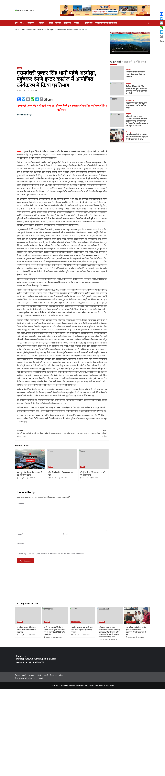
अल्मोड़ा (19, 68)
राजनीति (58, 23)
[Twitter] (162, 18)
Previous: (39, 433)
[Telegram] (162, 32)
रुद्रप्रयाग (128, 69)
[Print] (162, 36)
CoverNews (98, 685)
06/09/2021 (33, 91)
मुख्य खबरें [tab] (116, 62)
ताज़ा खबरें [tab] (127, 62)
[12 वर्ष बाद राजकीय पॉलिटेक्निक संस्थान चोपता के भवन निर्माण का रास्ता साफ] (28, 615)
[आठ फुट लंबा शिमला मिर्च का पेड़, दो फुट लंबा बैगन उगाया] (30, 459)
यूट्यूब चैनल (67, 23)
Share (48, 99)
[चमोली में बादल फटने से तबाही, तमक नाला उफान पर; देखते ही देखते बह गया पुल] (114, 98)
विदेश (51, 23)
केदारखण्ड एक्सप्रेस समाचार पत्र (106, 23)
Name (20, 534)
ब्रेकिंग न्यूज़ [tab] (140, 62)
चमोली (24, 675)
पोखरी (39, 675)
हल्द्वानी (46, 675)
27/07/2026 (141, 637)
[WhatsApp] (162, 27)
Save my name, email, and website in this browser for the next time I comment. (51, 553)
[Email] (162, 23)
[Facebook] (162, 14)
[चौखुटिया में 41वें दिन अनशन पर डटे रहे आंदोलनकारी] (94, 459)
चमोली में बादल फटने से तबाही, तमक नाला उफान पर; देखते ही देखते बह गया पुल (136, 105)
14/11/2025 (32, 478)
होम (16, 23)
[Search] (148, 23)
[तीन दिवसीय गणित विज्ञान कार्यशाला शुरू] (62, 459)
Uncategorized (130, 100)
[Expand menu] (23, 23)
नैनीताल (76, 23)
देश (21, 23)
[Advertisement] (62, 48)
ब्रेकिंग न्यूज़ (88, 23)
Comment (21, 503)
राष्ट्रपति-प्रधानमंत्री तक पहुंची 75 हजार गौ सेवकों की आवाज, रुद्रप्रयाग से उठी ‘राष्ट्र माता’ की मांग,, (137, 136)
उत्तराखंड (31, 23)
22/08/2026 (32, 634)
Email (66, 534)
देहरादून (41, 23)
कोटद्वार (61, 675)
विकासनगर (53, 675)
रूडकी (40, 678)
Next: (85, 433)
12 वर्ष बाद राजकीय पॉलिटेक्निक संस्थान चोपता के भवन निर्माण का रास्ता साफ (135, 74)
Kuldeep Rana (23, 91)
